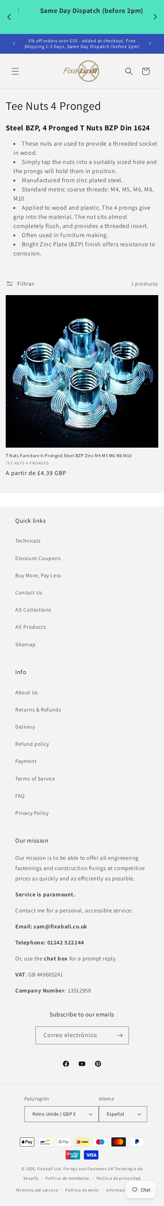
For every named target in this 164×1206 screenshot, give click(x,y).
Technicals (28, 540)
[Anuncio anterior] (14, 43)
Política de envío (82, 1190)
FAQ (20, 795)
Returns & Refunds (38, 709)
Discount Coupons (38, 558)
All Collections (33, 609)
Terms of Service (35, 778)
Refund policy (32, 743)
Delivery (25, 726)
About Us (26, 692)
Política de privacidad (118, 1178)
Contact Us (28, 592)
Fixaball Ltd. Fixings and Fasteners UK (75, 1168)
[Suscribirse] (120, 1035)
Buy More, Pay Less (38, 575)
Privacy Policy (31, 812)
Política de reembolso (67, 1178)
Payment (26, 761)
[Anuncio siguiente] (149, 43)
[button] (15, 71)
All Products (30, 626)
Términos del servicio (37, 1190)
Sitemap (25, 644)
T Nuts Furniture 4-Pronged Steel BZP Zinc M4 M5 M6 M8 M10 (69, 455)
